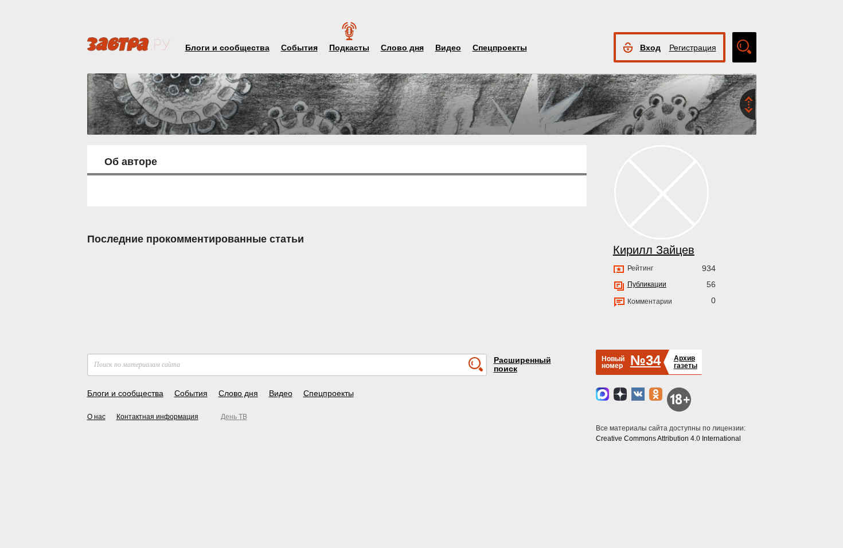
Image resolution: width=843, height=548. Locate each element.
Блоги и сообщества (227, 47)
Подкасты (349, 47)
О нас (96, 417)
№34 (645, 360)
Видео (448, 47)
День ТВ (234, 417)
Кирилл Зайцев (653, 250)
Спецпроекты (500, 47)
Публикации (646, 284)
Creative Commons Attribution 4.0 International (668, 439)
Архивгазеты (685, 362)
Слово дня (402, 47)
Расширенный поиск (522, 364)
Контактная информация (157, 417)
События (299, 47)
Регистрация (692, 47)
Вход (650, 47)
